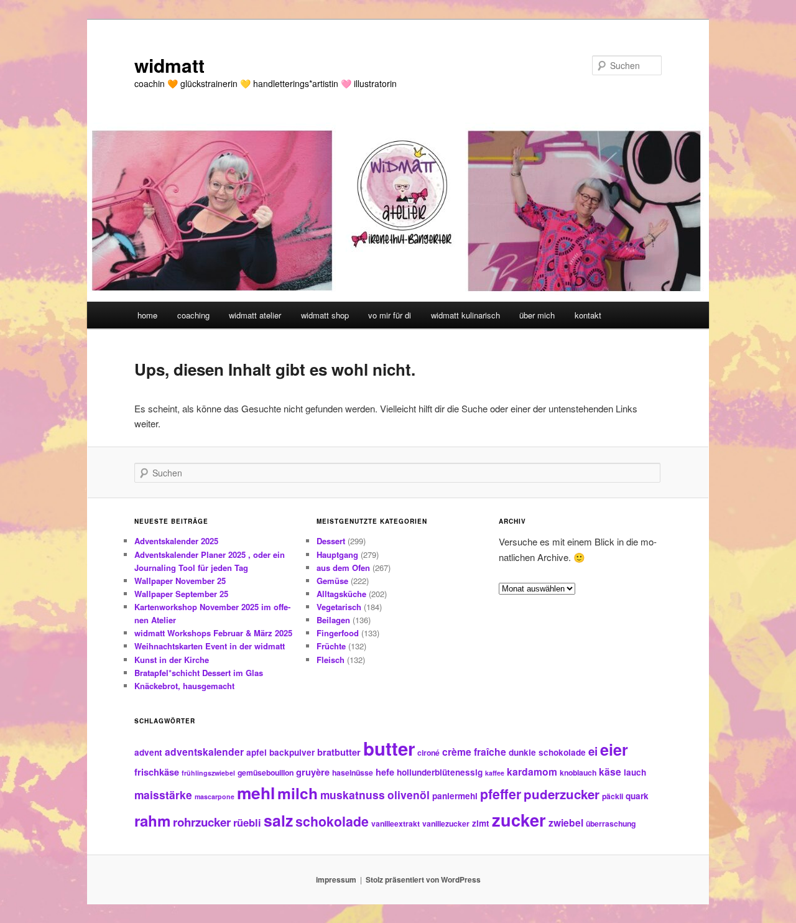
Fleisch (331, 660)
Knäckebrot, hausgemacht (184, 686)
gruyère (313, 772)
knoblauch (578, 772)
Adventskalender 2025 (176, 541)
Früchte (331, 646)
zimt (480, 823)
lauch (635, 772)
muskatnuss (352, 794)
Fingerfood (338, 633)
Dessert (331, 541)
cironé (428, 752)
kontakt (588, 315)
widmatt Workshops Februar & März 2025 (213, 633)
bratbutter (339, 752)
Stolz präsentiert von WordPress (423, 879)
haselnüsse (352, 772)
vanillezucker (446, 823)
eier (614, 749)
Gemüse (332, 581)
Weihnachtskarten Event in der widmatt (209, 646)
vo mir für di (389, 315)
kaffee (494, 772)
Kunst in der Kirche (171, 660)
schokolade (332, 821)
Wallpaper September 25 (181, 594)
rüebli (247, 822)
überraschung (611, 823)
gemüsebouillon (266, 772)
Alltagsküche (341, 594)
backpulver (292, 752)
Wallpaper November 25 (180, 581)
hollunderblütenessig (440, 772)
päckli (612, 796)
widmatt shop (325, 315)
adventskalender (204, 751)
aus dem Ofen (343, 567)
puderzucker (561, 794)
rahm (152, 820)
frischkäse (156, 772)
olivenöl (408, 794)
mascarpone (214, 796)
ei (593, 751)
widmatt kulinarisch (465, 315)
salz (278, 820)
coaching (193, 315)
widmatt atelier (255, 315)
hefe (385, 772)
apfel (256, 752)
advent (148, 752)
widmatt (169, 65)
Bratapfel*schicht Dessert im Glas (198, 673)
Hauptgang (337, 554)
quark (637, 796)
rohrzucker (202, 822)
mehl (256, 792)
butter (389, 748)
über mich (537, 315)
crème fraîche (474, 751)
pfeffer (500, 794)
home (147, 315)
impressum (336, 879)
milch (297, 793)
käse (610, 771)
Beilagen (333, 620)
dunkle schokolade (547, 752)
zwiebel (565, 822)
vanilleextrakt (395, 823)
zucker (519, 819)
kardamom (532, 771)
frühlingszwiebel (208, 772)
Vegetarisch (339, 607)
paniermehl (455, 796)
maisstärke (163, 794)
